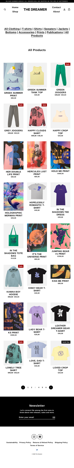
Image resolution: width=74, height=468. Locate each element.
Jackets (63, 28)
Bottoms (11, 32)
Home (15, 7)
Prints (40, 32)
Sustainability (12, 442)
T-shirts (27, 28)
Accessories (27, 32)
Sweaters (50, 28)
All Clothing (12, 28)
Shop (15, 11)
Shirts (38, 28)
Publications (55, 32)
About (56, 11)
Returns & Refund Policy (43, 442)
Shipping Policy (61, 442)
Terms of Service (37, 445)
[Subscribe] (53, 417)
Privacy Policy (25, 442)
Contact (56, 7)
